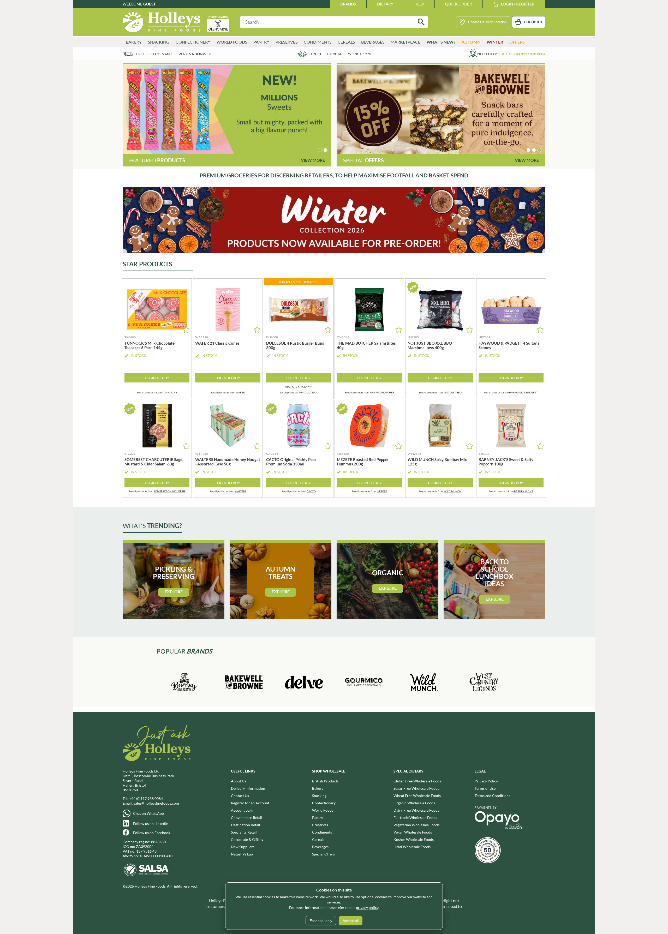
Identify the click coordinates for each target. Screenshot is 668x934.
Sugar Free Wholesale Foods (416, 788)
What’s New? (441, 41)
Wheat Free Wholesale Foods (417, 795)
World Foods (322, 810)
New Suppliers (242, 847)
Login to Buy (157, 378)
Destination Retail (245, 825)
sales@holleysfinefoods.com (156, 803)
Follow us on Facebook (151, 832)
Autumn (471, 41)
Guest (149, 4)
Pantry (317, 817)
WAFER (240, 392)
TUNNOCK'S (169, 392)
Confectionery (324, 803)
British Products (325, 781)
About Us (238, 781)
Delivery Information (248, 788)
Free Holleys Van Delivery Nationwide (174, 54)
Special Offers (323, 854)
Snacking (319, 795)
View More (313, 160)
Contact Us (240, 795)
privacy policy (367, 907)
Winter (495, 41)
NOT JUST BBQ (453, 392)
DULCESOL (311, 392)
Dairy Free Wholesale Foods (416, 810)
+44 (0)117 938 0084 (146, 798)
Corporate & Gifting (247, 839)
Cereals (318, 839)
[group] (227, 109)
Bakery (317, 788)
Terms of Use (485, 788)
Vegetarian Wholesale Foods (416, 825)
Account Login (242, 810)
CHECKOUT (533, 22)
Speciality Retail (244, 832)
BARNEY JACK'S (523, 491)
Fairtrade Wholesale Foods (415, 817)
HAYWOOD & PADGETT (523, 392)
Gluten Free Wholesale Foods (417, 781)
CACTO (311, 491)
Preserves (320, 825)
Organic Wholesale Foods (414, 803)
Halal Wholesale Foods (412, 847)
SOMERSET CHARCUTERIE (170, 491)
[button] (320, 150)
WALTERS (240, 491)
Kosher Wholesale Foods (413, 839)
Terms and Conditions (492, 795)
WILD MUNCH (452, 491)
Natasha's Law (242, 854)
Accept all (351, 921)
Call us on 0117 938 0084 (522, 54)
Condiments (322, 832)
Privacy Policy (486, 781)
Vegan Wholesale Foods (412, 832)
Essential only (320, 921)
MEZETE (382, 491)
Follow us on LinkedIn (150, 823)
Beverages (320, 847)
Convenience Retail (246, 817)
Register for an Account (250, 803)
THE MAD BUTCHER (382, 392)
